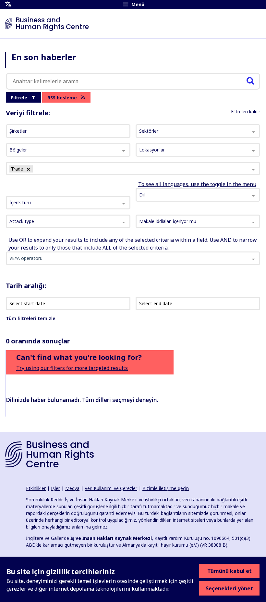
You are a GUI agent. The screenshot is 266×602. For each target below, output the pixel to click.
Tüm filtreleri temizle (30, 318)
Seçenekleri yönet (229, 588)
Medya (72, 488)
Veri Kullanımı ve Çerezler (111, 488)
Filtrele (19, 98)
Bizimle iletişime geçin (165, 488)
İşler (55, 488)
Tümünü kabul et (229, 570)
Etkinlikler (36, 488)
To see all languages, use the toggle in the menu (197, 184)
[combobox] (68, 202)
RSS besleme (62, 98)
